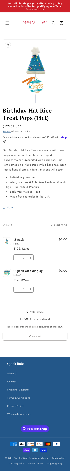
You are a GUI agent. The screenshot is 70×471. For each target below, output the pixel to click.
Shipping (7, 131)
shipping (33, 326)
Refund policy (58, 457)
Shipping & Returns (18, 389)
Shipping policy (54, 463)
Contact (11, 381)
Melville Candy (21, 457)
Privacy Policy (15, 406)
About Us (12, 373)
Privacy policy (18, 463)
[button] (7, 23)
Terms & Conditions (18, 398)
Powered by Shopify (38, 457)
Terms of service (36, 463)
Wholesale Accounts (19, 414)
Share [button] (9, 207)
